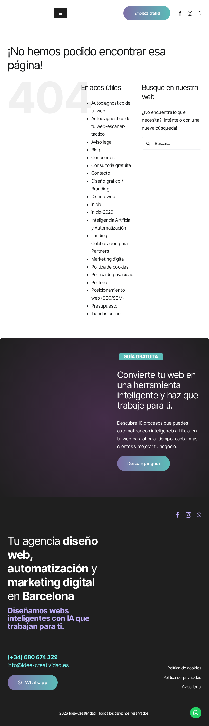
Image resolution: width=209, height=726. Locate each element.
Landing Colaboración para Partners (109, 243)
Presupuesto (104, 306)
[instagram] (190, 13)
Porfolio (99, 282)
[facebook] (180, 13)
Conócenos (103, 157)
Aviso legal (101, 142)
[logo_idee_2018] (24, 7)
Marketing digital (108, 259)
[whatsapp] (199, 13)
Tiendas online (106, 313)
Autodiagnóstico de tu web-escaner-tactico (111, 126)
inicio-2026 (102, 212)
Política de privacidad (112, 274)
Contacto (100, 173)
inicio (96, 204)
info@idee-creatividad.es (38, 665)
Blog (95, 149)
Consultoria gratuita (111, 165)
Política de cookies (110, 267)
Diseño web (103, 196)
